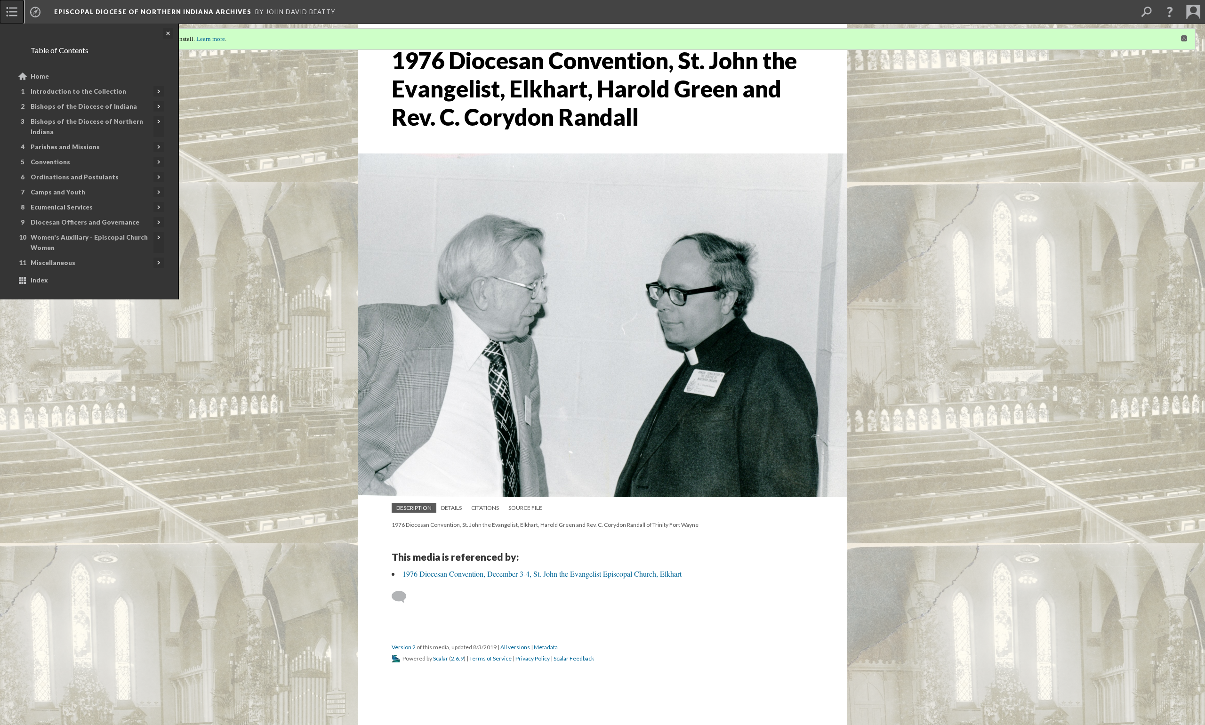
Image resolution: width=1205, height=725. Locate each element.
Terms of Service (490, 658)
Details (451, 507)
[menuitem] (12, 12)
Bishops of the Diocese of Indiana (84, 106)
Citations (485, 507)
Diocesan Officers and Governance (85, 222)
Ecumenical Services (62, 207)
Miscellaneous (53, 262)
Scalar (440, 658)
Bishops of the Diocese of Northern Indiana (87, 127)
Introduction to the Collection (78, 91)
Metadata (546, 647)
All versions (515, 647)
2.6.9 (457, 658)
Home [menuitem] (40, 76)
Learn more (210, 38)
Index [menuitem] (39, 280)
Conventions (50, 162)
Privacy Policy (532, 658)
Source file (525, 507)
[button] (1169, 12)
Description (414, 507)
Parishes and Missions (65, 147)
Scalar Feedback (574, 658)
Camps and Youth (58, 192)
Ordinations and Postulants (75, 177)
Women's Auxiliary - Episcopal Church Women (89, 242)
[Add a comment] (403, 597)
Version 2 (404, 647)
